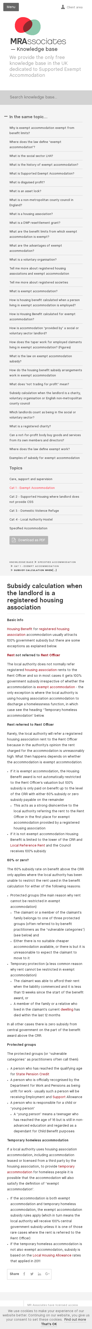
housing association (41, 670)
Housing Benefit (19, 629)
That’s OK (49, 1324)
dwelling (67, 1009)
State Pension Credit (32, 1074)
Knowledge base (21, 562)
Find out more (75, 1319)
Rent (11, 655)
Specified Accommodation (57, 562)
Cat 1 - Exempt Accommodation (36, 566)
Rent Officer (50, 655)
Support (59, 1097)
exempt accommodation (56, 687)
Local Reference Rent (27, 845)
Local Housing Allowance (52, 1255)
